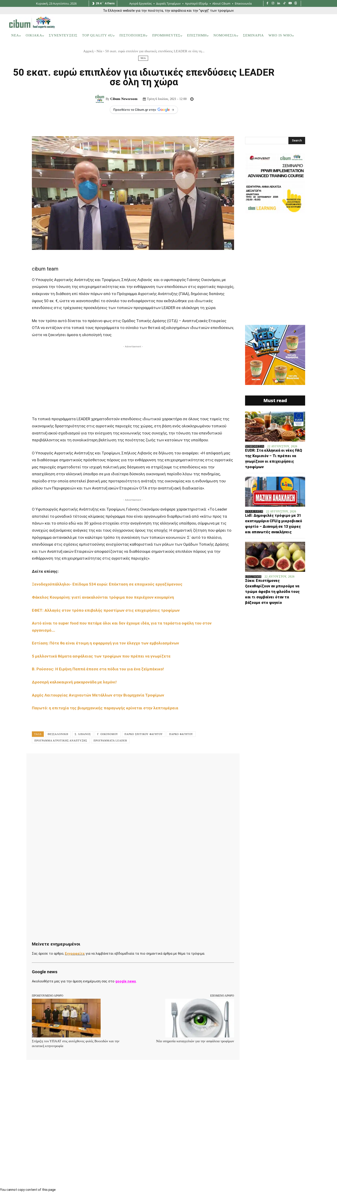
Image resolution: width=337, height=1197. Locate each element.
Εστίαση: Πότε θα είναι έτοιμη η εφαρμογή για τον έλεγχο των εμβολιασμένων (105, 643)
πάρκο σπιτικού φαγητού (143, 734)
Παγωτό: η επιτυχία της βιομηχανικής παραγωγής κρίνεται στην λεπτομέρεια (105, 708)
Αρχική (88, 51)
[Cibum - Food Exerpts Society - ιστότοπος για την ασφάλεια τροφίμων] (32, 22)
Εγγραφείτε (75, 953)
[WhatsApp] (102, 763)
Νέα (99, 51)
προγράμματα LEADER (110, 740)
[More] (176, 763)
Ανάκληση (254, 511)
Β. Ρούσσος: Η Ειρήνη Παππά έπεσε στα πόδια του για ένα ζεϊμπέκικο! (98, 669)
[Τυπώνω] (144, 763)
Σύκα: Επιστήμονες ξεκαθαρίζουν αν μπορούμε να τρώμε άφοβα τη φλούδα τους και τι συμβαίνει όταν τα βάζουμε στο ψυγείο (272, 591)
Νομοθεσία (254, 446)
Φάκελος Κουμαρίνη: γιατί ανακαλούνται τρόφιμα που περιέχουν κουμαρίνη (103, 597)
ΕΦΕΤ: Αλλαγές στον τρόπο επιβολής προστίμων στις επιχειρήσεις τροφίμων (106, 610)
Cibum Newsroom (124, 99)
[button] (322, 35)
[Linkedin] (279, 3)
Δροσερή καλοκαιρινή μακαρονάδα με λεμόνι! (74, 682)
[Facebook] (267, 3)
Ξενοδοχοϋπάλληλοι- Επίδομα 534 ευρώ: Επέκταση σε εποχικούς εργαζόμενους (107, 584)
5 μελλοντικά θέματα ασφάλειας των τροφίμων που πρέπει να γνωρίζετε (101, 656)
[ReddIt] (123, 763)
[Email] (133, 763)
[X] (81, 763)
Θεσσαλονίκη (58, 734)
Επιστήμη (253, 576)
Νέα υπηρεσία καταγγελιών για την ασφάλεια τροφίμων (195, 1041)
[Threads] (295, 3)
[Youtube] (290, 3)
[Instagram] (273, 3)
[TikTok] (284, 3)
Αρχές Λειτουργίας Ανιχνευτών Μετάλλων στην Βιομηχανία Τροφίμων (98, 695)
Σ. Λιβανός (83, 734)
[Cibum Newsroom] (100, 99)
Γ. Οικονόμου (107, 734)
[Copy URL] (165, 763)
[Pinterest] (91, 763)
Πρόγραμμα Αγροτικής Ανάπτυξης (60, 740)
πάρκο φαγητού (181, 734)
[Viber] (154, 763)
